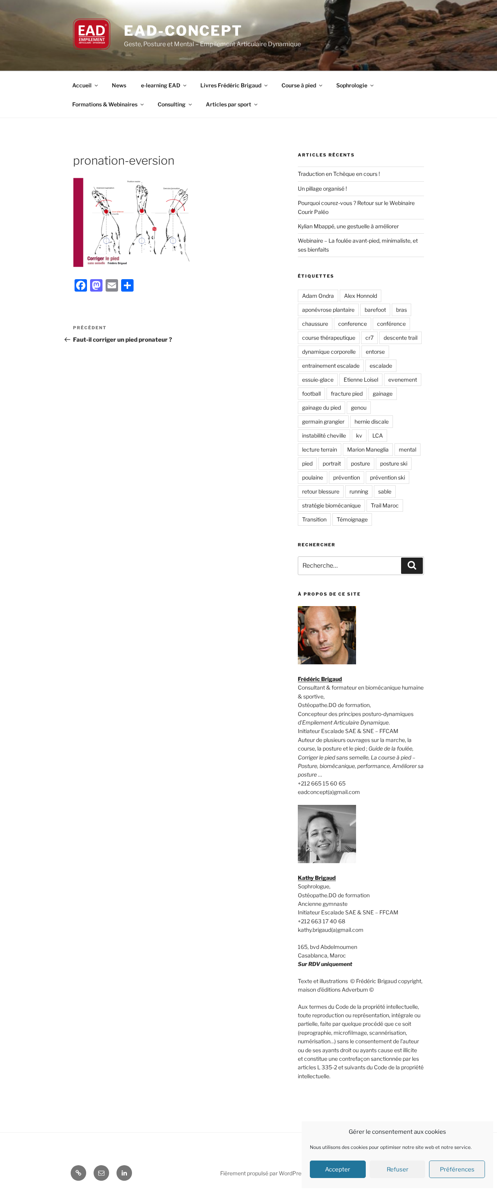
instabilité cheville (324, 435)
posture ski (393, 463)
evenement (402, 379)
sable (384, 491)
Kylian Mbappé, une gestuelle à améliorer (348, 226)
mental (407, 449)
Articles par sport (228, 104)
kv (359, 435)
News (119, 85)
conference (352, 323)
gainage (383, 393)
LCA (377, 435)
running (358, 491)
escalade (381, 365)
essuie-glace (318, 379)
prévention (346, 477)
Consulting (172, 104)
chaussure (315, 323)
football (311, 393)
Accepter (337, 1169)
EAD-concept (183, 30)
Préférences (457, 1169)
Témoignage (352, 519)
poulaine (312, 477)
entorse (375, 351)
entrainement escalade (331, 365)
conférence (391, 323)
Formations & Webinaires (104, 104)
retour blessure (320, 491)
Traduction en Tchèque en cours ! (339, 173)
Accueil (82, 85)
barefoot (375, 309)
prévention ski (387, 477)
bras (401, 309)
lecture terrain (319, 449)
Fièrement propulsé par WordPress (263, 1173)
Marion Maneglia (368, 449)
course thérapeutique (328, 337)
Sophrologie (351, 85)
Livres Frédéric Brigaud (230, 85)
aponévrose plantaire (328, 309)
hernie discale (372, 421)
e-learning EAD (160, 85)
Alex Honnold (360, 295)
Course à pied (299, 85)
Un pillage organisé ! (322, 188)
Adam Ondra (318, 295)
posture (360, 463)
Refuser (397, 1169)
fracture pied (347, 393)
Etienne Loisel (361, 379)
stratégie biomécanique (331, 505)
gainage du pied (321, 407)
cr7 (369, 337)
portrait (332, 463)
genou (359, 407)
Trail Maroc (385, 505)
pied (307, 463)
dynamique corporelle (329, 351)
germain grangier (323, 421)
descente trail (400, 337)
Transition (314, 519)
